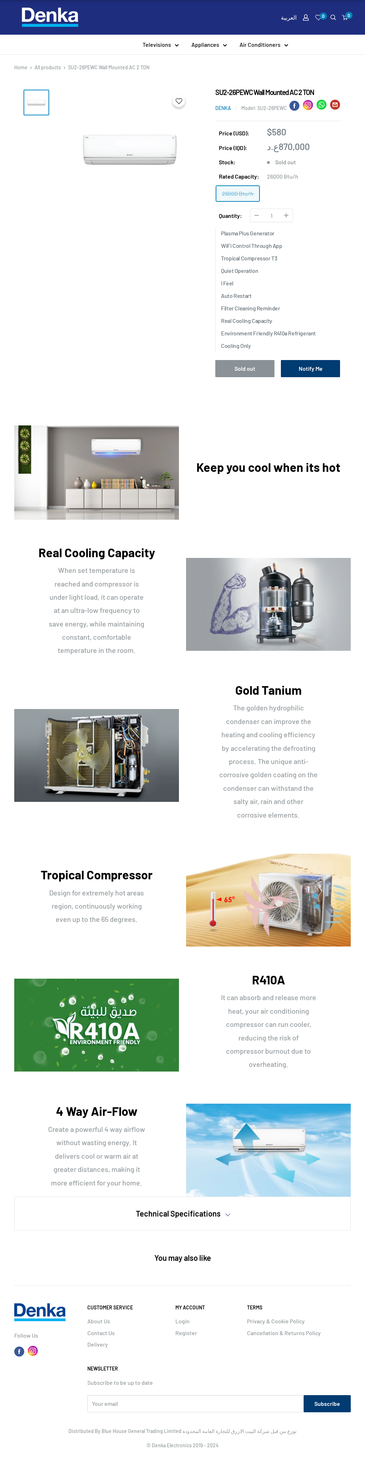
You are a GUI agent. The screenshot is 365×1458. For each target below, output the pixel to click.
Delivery (97, 1344)
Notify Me (311, 368)
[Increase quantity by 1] (286, 215)
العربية (289, 17)
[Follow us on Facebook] (19, 1351)
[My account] (306, 17)
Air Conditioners (260, 44)
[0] (345, 17)
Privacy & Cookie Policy (276, 1321)
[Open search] (333, 17)
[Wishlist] (318, 17)
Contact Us (101, 1332)
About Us (98, 1321)
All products (48, 67)
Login (182, 1321)
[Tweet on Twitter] (322, 106)
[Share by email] (335, 106)
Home (20, 67)
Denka (223, 108)
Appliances (205, 44)
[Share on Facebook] (294, 105)
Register (186, 1332)
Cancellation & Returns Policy (284, 1332)
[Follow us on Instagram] (33, 1350)
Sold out (245, 368)
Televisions (157, 44)
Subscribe (327, 1403)
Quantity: (230, 215)
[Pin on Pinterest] (308, 105)
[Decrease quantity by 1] (256, 215)
